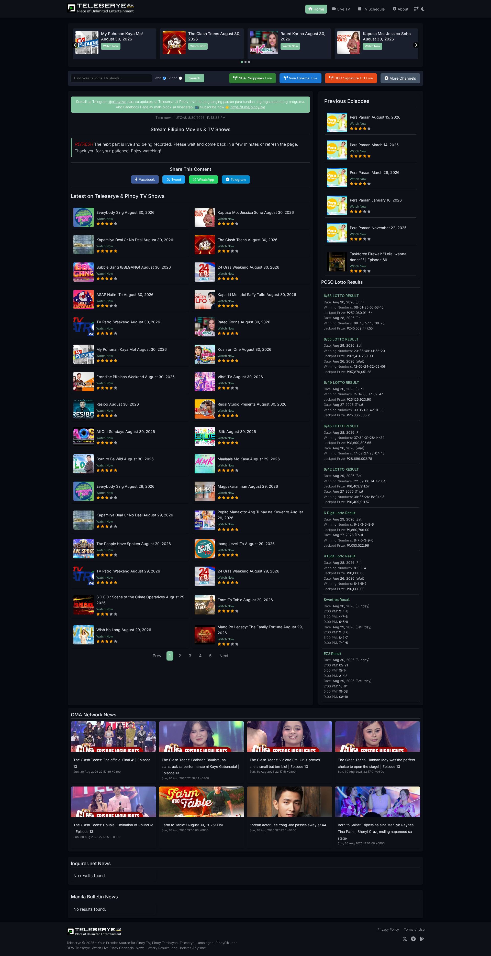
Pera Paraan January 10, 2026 (376, 200)
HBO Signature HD (353, 78)
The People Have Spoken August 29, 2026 (133, 543)
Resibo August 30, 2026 (117, 404)
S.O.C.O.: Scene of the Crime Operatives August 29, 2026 (140, 600)
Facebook (147, 179)
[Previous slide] (75, 45)
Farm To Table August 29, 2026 (245, 600)
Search (194, 78)
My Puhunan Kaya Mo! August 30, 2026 (131, 349)
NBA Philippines (255, 78)
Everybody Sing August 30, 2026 (125, 212)
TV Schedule (374, 9)
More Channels (402, 78)
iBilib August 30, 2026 (237, 431)
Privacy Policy (388, 929)
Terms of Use (414, 929)
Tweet (176, 179)
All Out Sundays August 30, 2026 (125, 431)
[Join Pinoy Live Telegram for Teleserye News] (413, 939)
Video (173, 78)
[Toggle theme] (423, 9)
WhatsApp (205, 179)
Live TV (343, 9)
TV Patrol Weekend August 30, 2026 (128, 322)
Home (319, 9)
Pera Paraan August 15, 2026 (375, 117)
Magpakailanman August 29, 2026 (248, 486)
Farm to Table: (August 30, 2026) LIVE (193, 825)
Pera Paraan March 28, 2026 (374, 172)
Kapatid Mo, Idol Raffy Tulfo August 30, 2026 (257, 294)
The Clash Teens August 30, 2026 (247, 240)
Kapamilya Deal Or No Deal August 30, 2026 (134, 240)
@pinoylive (117, 102)
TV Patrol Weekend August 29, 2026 (128, 571)
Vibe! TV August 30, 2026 (240, 377)
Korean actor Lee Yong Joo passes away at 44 (288, 825)
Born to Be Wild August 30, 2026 (125, 459)
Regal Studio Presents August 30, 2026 (252, 404)
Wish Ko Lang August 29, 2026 (123, 630)
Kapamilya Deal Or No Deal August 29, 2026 (134, 515)
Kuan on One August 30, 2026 (244, 349)
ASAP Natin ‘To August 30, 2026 (124, 294)
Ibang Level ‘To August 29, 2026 (246, 543)
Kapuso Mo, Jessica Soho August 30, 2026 (256, 212)
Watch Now (110, 46)
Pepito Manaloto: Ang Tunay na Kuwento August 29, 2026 (260, 515)
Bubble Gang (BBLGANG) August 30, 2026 (133, 267)
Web (158, 78)
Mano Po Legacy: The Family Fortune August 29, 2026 (260, 630)
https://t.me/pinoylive (248, 107)
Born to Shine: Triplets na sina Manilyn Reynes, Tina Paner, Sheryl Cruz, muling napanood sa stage (376, 831)
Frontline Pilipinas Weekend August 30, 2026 (135, 377)
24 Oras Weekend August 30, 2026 (248, 267)
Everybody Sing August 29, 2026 (125, 486)
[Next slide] (416, 45)
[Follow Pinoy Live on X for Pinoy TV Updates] (404, 939)
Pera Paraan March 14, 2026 (374, 145)
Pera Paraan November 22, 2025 (378, 228)
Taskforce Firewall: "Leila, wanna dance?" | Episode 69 (378, 257)
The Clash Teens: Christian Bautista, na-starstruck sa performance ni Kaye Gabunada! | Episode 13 (200, 766)
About (403, 9)
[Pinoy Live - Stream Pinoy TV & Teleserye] (100, 12)
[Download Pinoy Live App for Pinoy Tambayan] (422, 939)
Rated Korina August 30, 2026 (244, 322)
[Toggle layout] (416, 9)
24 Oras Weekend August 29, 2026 (248, 571)
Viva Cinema (303, 78)
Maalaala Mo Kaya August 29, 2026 (249, 459)
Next (223, 655)
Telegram (238, 179)
